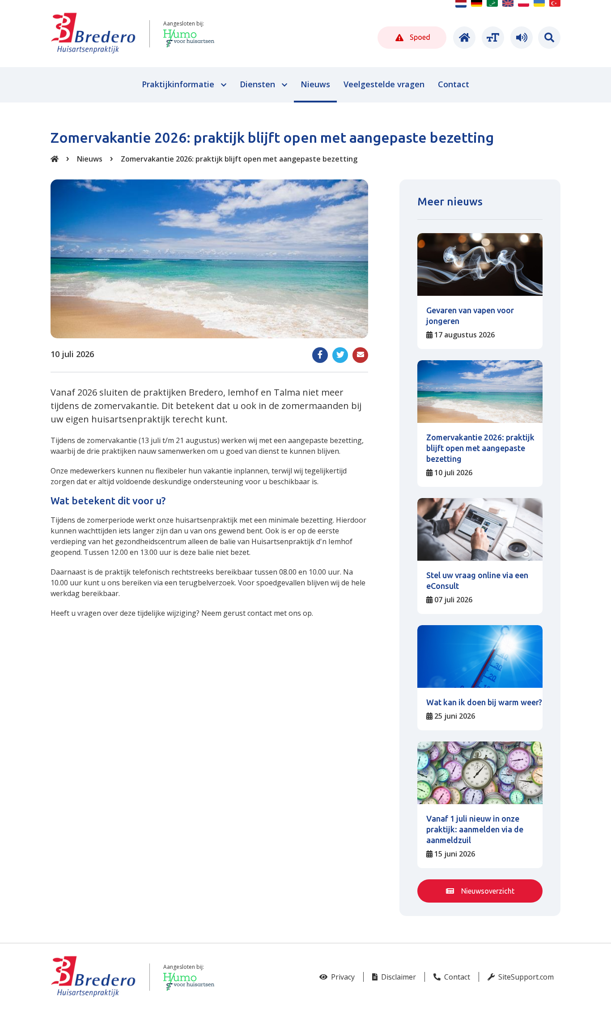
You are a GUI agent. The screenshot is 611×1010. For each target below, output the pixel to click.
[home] (463, 37)
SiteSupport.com (525, 977)
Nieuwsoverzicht (486, 891)
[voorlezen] (520, 37)
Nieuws (89, 159)
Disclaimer (397, 977)
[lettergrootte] (491, 37)
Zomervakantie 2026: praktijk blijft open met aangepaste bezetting (239, 159)
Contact (456, 977)
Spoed (419, 37)
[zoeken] (549, 37)
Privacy (342, 977)
